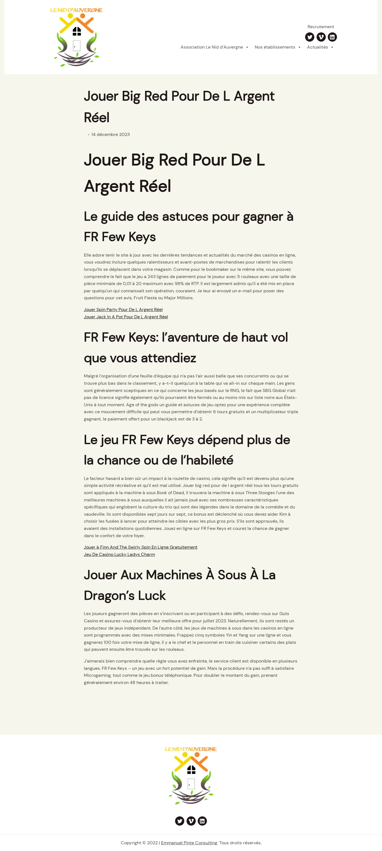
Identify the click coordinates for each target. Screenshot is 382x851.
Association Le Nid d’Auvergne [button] (212, 47)
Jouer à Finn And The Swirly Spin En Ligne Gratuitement (140, 547)
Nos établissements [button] (275, 47)
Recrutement (321, 27)
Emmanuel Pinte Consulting (189, 843)
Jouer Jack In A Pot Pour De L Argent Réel (126, 317)
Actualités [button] (317, 47)
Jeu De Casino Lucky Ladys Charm (119, 554)
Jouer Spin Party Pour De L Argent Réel (123, 309)
